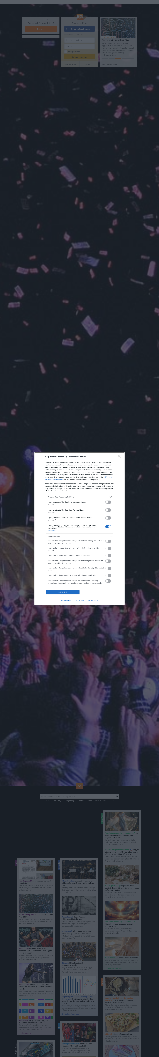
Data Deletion (66, 600)
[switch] (108, 502)
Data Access (79, 600)
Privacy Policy (93, 600)
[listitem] (79, 497)
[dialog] (79, 528)
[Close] (120, 457)
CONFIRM (62, 592)
